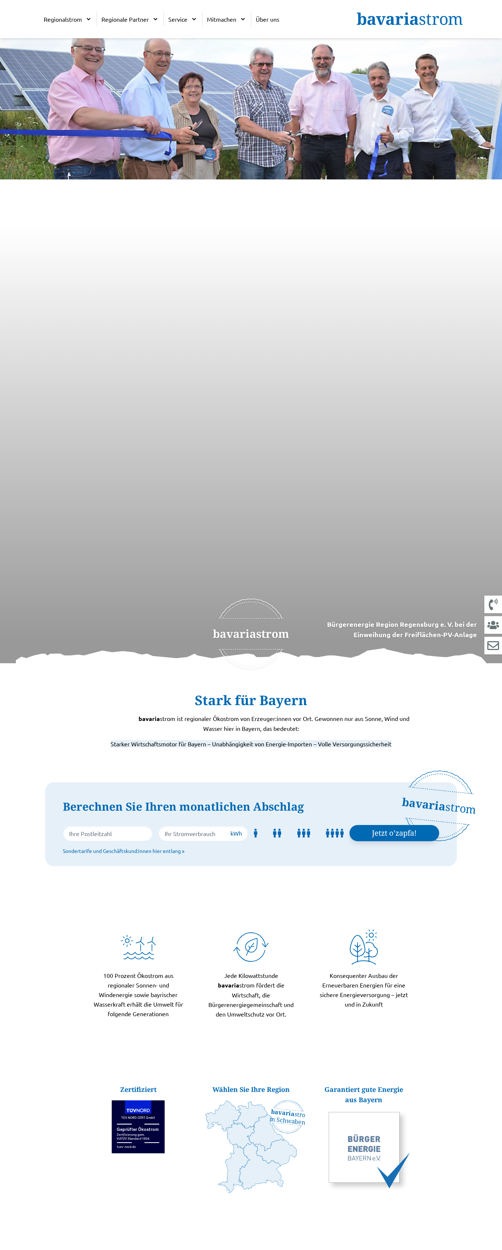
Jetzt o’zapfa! (394, 833)
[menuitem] (68, 19)
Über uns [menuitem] (267, 19)
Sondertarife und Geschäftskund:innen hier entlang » (123, 850)
